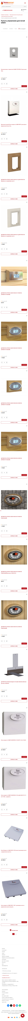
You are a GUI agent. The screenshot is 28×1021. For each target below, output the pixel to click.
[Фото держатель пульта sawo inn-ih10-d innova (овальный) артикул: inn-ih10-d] (14, 555)
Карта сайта (4, 1002)
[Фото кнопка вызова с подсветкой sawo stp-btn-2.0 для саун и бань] (14, 53)
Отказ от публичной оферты (7, 997)
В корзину (24, 86)
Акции (3, 953)
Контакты (4, 962)
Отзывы (3, 951)
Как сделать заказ (5, 995)
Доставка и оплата (5, 960)
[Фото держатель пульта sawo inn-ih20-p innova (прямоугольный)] (14, 331)
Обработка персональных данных (8, 957)
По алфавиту (11, 28)
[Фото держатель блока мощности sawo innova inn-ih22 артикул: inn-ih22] (14, 665)
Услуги (3, 994)
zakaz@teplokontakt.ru (6, 977)
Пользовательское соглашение (8, 998)
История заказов (5, 992)
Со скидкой (22, 28)
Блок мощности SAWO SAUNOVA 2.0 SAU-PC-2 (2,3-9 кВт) (13, 740)
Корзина (3, 991)
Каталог (3, 948)
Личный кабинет (5, 989)
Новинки (3, 954)
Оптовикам (4, 959)
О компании (4, 950)
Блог (3, 964)
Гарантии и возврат (5, 956)
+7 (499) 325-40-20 (7, 10)
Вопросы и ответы (5, 1000)
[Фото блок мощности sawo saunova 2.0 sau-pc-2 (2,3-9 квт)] (14, 723)
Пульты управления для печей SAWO (13, 22)
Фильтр (1, 28)
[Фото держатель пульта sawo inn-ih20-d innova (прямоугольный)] (14, 386)
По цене (16, 28)
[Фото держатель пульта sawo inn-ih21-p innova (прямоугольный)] (14, 276)
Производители (5, 965)
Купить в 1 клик (14, 88)
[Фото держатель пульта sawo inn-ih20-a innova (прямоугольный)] (14, 441)
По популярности (5, 28)
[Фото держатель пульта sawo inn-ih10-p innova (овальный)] (14, 500)
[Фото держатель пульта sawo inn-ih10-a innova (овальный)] (14, 610)
